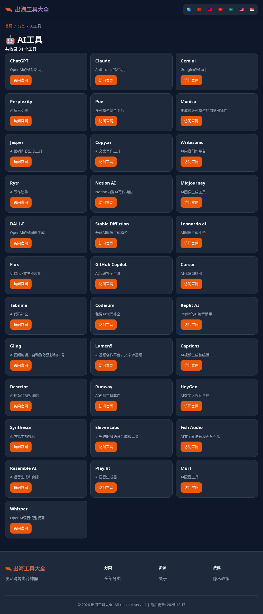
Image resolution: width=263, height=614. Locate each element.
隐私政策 (221, 578)
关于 (163, 578)
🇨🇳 (199, 9)
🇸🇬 (252, 9)
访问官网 (21, 80)
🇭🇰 (220, 9)
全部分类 (112, 578)
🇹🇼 (210, 9)
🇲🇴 (231, 9)
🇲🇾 (241, 9)
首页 (8, 26)
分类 (21, 26)
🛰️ (27, 9)
